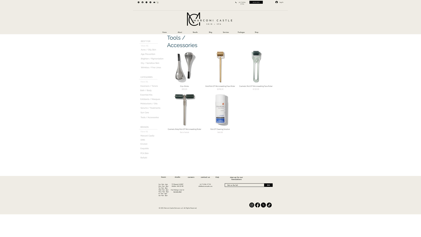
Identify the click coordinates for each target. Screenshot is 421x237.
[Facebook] (142, 2)
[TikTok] (150, 2)
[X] (146, 2)
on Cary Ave (177, 192)
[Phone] (236, 2)
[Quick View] (184, 66)
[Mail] (154, 2)
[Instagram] (138, 2)
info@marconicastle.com (205, 186)
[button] (158, 2)
